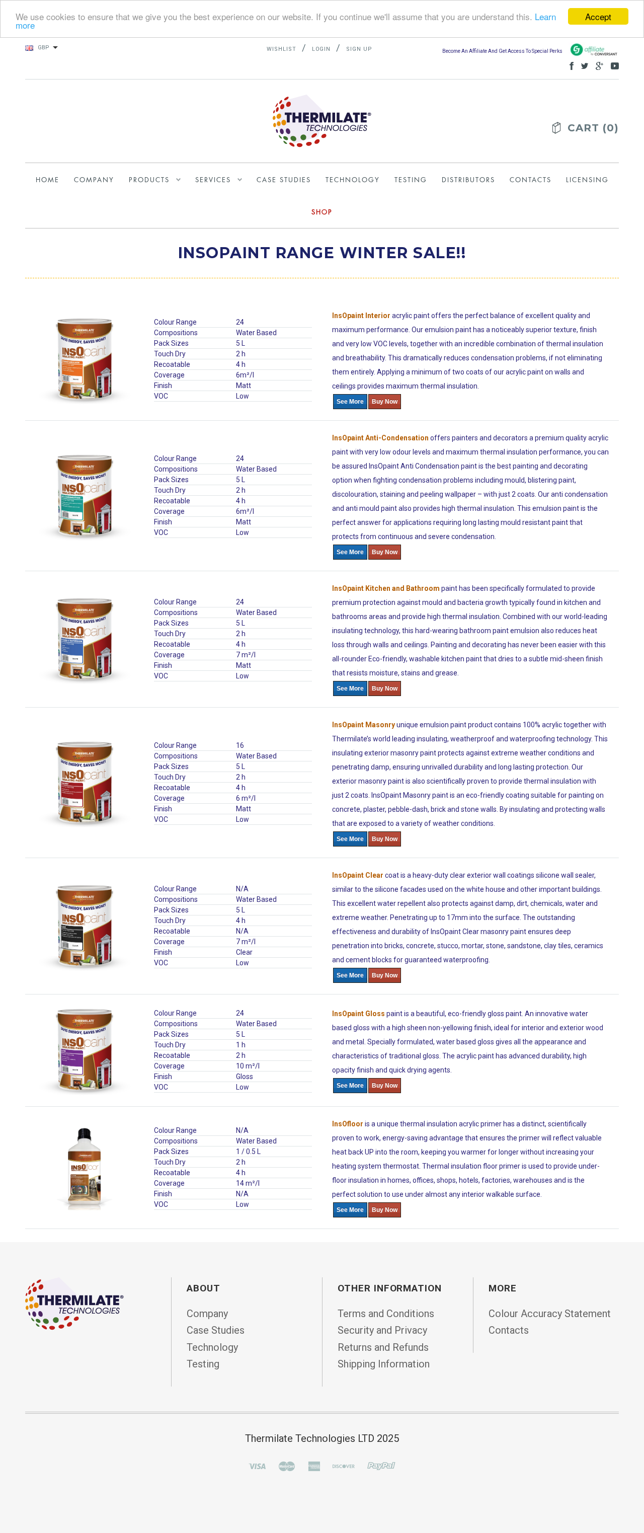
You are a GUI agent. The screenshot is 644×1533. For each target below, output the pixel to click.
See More (350, 401)
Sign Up (359, 49)
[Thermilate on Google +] (597, 65)
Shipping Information (384, 1364)
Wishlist (281, 49)
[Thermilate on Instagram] (612, 65)
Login (321, 49)
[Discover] (344, 1465)
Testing (203, 1364)
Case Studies (216, 1330)
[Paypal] (381, 1465)
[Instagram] (74, 1303)
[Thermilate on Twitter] (582, 65)
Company (207, 1314)
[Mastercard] (286, 1465)
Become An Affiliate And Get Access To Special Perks (503, 51)
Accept (598, 16)
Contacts (509, 1330)
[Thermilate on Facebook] (569, 65)
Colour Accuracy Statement (550, 1314)
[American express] (314, 1465)
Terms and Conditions (386, 1314)
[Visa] (257, 1465)
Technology (212, 1347)
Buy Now (384, 401)
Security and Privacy (382, 1330)
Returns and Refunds (383, 1347)
